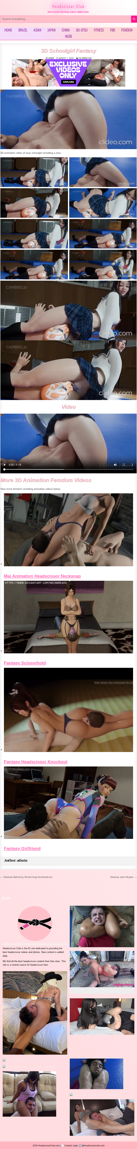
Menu (8, 898)
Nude (68, 36)
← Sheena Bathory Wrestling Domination (26, 877)
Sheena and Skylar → (123, 877)
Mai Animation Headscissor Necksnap (42, 576)
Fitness (99, 30)
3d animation (85, 58)
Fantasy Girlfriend (22, 848)
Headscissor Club (68, 6)
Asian (37, 30)
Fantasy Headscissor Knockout (35, 762)
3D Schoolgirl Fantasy (68, 51)
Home (8, 30)
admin (51, 58)
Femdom (127, 30)
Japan (51, 30)
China (66, 30)
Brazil (22, 30)
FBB (112, 30)
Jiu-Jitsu (82, 30)
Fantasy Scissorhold (25, 663)
